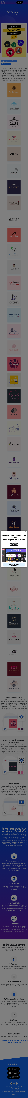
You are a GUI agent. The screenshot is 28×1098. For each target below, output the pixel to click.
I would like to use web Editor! (14, 565)
